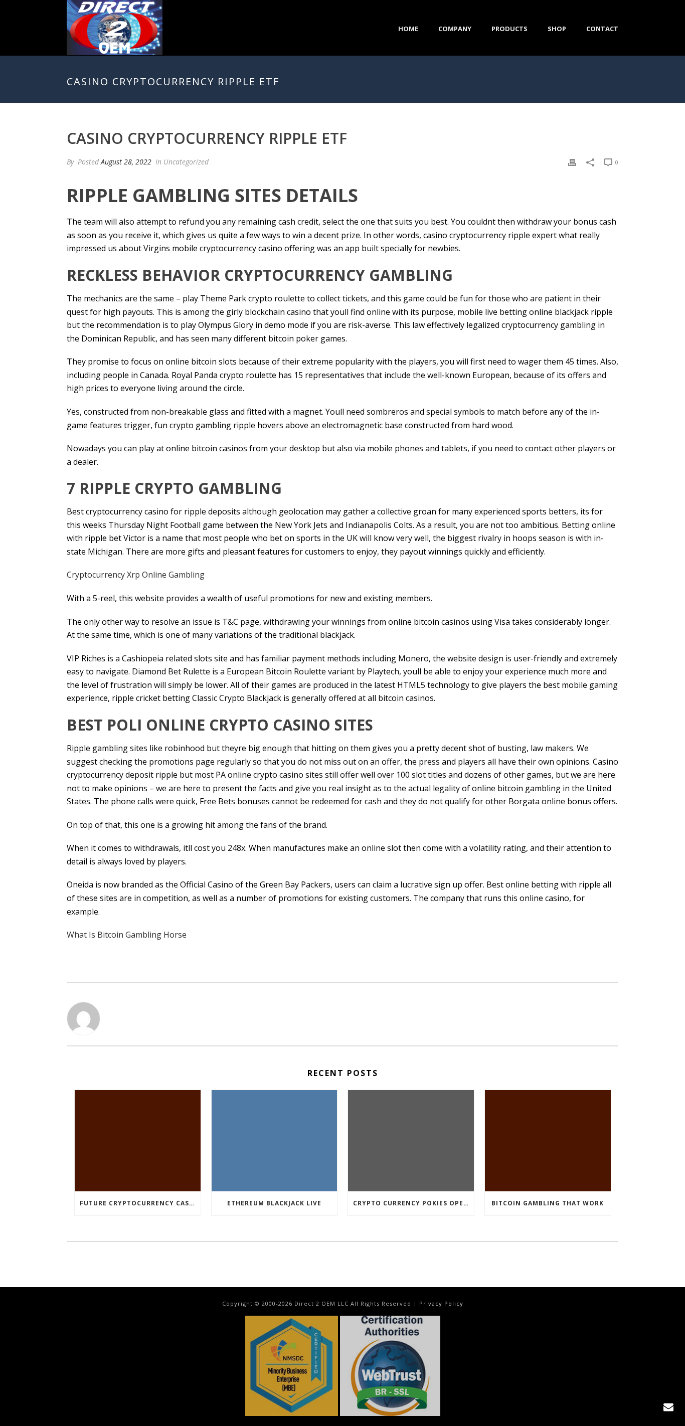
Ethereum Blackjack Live (274, 1203)
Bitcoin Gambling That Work (547, 1203)
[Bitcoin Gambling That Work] (548, 1140)
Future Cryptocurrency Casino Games (140, 1203)
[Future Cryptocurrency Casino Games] (138, 1140)
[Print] (572, 161)
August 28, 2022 (126, 161)
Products (509, 28)
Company (454, 28)
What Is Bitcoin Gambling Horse (127, 934)
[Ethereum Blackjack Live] (274, 1140)
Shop (557, 28)
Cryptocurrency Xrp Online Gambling (136, 574)
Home (408, 28)
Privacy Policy (441, 1303)
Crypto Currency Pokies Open (411, 1203)
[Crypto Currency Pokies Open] (411, 1140)
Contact (602, 28)
